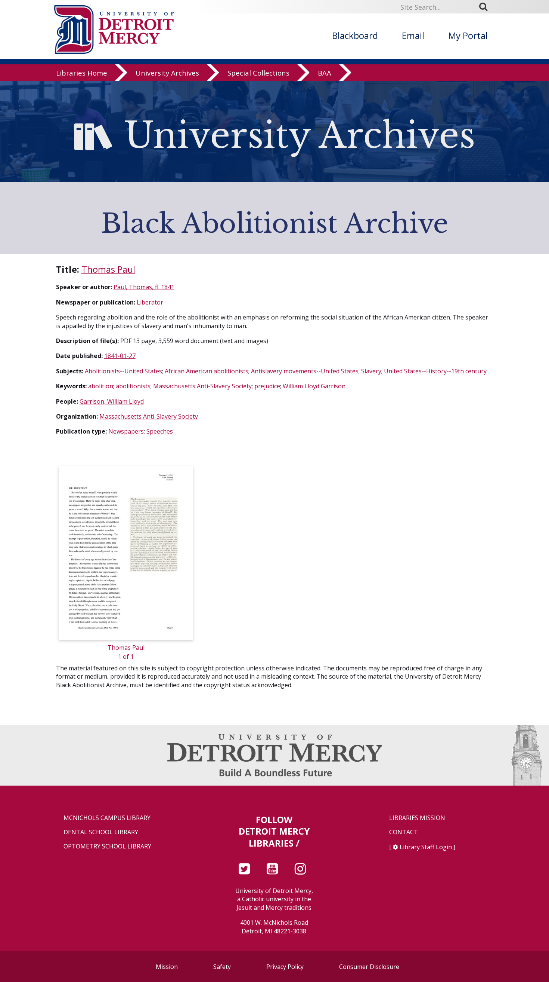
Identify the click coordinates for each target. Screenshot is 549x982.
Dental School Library (100, 832)
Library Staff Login (426, 847)
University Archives (167, 72)
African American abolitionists (206, 371)
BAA (324, 72)
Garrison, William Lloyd (112, 401)
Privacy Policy (285, 967)
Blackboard (355, 35)
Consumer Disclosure (369, 967)
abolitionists (133, 386)
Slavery (371, 371)
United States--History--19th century (435, 371)
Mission (167, 967)
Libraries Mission (417, 818)
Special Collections (258, 72)
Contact (403, 832)
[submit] (486, 6)
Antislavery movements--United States (305, 371)
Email (413, 35)
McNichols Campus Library (107, 818)
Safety (222, 967)
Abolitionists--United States (123, 371)
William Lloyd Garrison (314, 386)
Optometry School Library (107, 846)
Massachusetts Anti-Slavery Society (202, 386)
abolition (100, 386)
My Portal (468, 35)
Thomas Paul (108, 269)
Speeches (159, 431)
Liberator (150, 302)
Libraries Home (81, 72)
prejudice (267, 386)
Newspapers (126, 431)
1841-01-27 (120, 356)
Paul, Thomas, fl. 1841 (144, 287)
